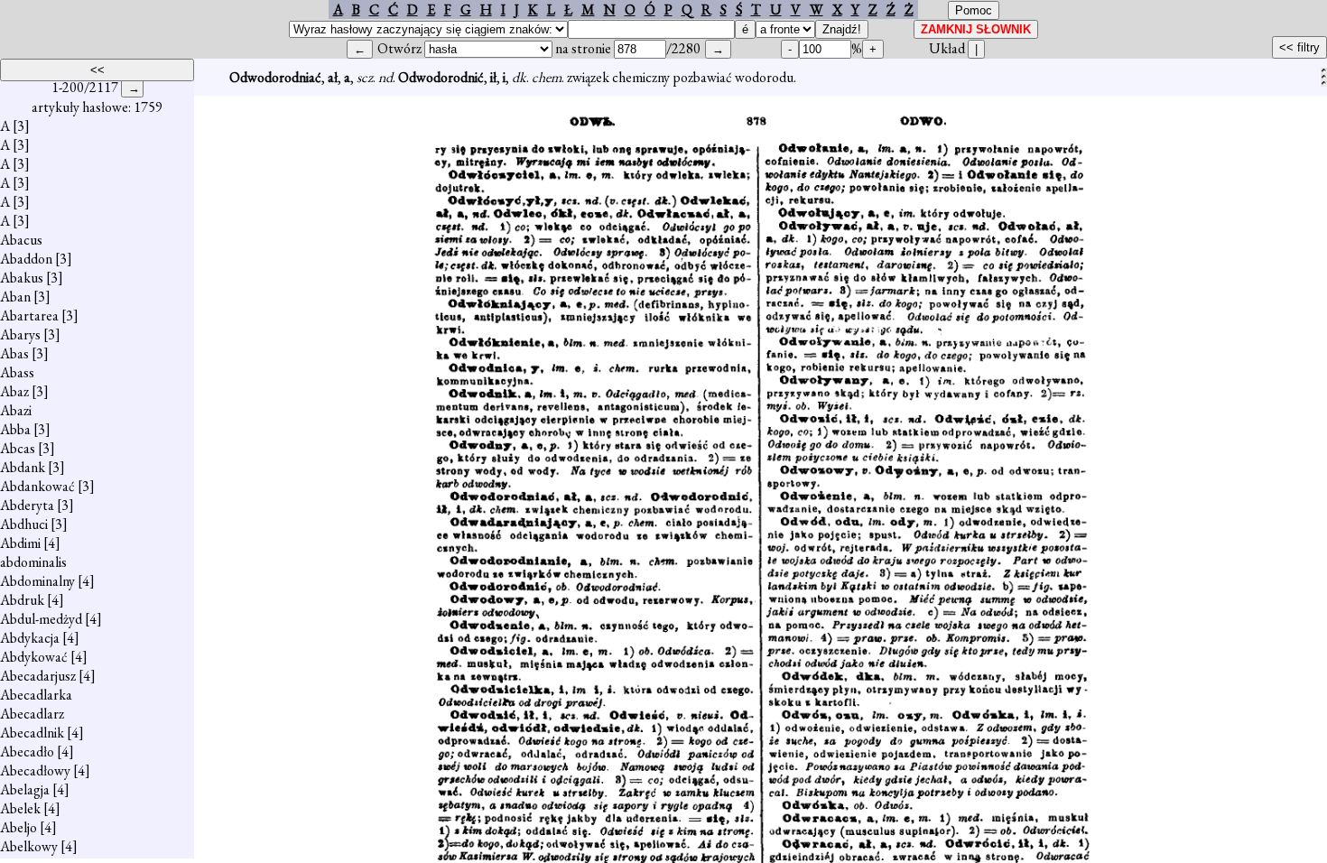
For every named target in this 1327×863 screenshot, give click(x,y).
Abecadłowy (35, 770)
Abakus (21, 277)
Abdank (22, 467)
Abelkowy (29, 846)
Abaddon (26, 258)
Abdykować (34, 656)
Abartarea (29, 315)
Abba (15, 429)
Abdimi (20, 543)
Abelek (20, 808)
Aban (15, 296)
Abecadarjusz (38, 675)
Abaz (14, 391)
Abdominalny (37, 580)
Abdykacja (30, 637)
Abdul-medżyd (41, 618)
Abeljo (18, 827)
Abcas (17, 448)
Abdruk (22, 599)
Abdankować (37, 486)
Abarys (20, 334)
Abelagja (25, 789)
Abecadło (27, 751)
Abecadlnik (32, 732)
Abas (14, 353)
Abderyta (27, 505)
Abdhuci (24, 524)
